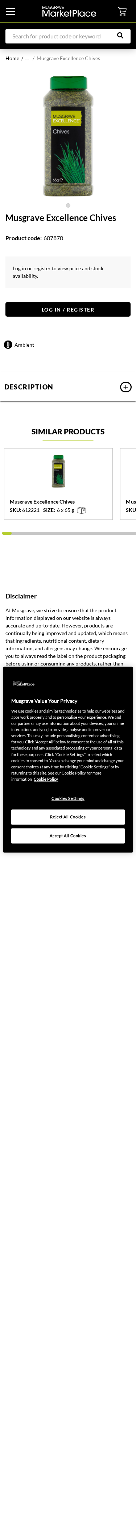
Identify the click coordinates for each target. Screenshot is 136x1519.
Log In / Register (68, 309)
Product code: (23, 237)
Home (12, 58)
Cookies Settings (68, 798)
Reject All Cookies (68, 816)
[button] (68, 387)
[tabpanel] (68, 136)
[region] (67, 759)
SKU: (15, 510)
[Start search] (124, 35)
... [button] (27, 58)
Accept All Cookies (68, 835)
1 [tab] (68, 205)
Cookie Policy (46, 779)
